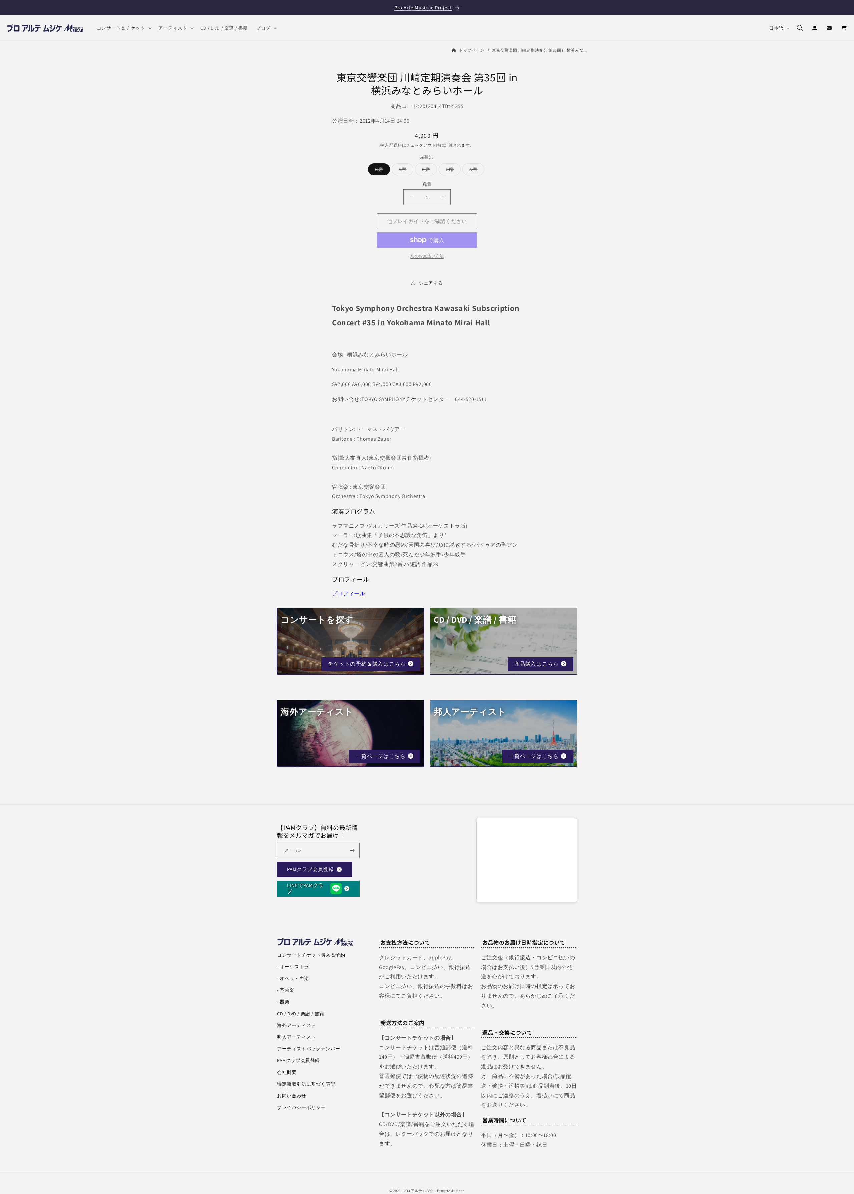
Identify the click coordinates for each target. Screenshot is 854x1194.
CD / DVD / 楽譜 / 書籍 (300, 1014)
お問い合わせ (291, 1096)
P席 (428, 170)
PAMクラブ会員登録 (310, 869)
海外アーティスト (296, 1025)
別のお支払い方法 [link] (427, 255)
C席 (452, 170)
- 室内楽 (285, 990)
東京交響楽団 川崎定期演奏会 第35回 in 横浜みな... (539, 50)
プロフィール (348, 593)
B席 (381, 170)
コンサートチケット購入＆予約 (311, 955)
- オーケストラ (293, 967)
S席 (405, 170)
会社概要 (286, 1072)
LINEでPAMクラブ (305, 888)
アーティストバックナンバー (308, 1049)
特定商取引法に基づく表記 (306, 1084)
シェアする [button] (431, 283)
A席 (475, 170)
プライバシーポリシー (301, 1107)
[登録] (352, 850)
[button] (123, 28)
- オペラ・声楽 (293, 978)
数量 (427, 184)
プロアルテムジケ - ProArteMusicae (434, 1190)
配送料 (395, 144)
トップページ (471, 50)
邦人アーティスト (296, 1037)
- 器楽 (283, 1002)
